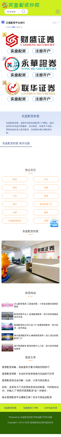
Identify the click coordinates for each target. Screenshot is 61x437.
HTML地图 (47, 417)
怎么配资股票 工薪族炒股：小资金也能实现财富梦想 (36, 305)
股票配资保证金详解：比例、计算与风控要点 (25, 380)
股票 (46, 195)
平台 (46, 179)
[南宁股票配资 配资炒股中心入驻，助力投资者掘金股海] (7, 347)
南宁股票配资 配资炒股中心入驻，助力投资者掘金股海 (36, 347)
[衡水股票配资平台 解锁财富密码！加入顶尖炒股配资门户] (7, 337)
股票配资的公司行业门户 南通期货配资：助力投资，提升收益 (36, 326)
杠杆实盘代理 (51, 407)
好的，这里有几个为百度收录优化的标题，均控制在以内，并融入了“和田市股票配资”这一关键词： (30, 388)
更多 (54, 22)
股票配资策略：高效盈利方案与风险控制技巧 (25, 367)
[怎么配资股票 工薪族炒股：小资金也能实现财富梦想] (7, 305)
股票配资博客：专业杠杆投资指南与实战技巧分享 (28, 373)
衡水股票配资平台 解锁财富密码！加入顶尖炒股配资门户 (36, 337)
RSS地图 (37, 417)
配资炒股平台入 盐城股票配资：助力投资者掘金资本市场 (36, 315)
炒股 (46, 220)
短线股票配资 (15, 220)
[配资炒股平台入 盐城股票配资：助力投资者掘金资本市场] (7, 316)
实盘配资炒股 (10, 407)
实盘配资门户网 (30, 407)
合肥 (15, 212)
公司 (15, 195)
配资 (15, 179)
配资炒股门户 (46, 204)
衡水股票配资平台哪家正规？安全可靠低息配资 (27, 397)
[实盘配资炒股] (20, 4)
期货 (15, 187)
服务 (46, 212)
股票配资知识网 (37, 422)
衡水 (15, 204)
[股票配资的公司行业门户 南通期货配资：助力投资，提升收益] (7, 326)
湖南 (46, 187)
